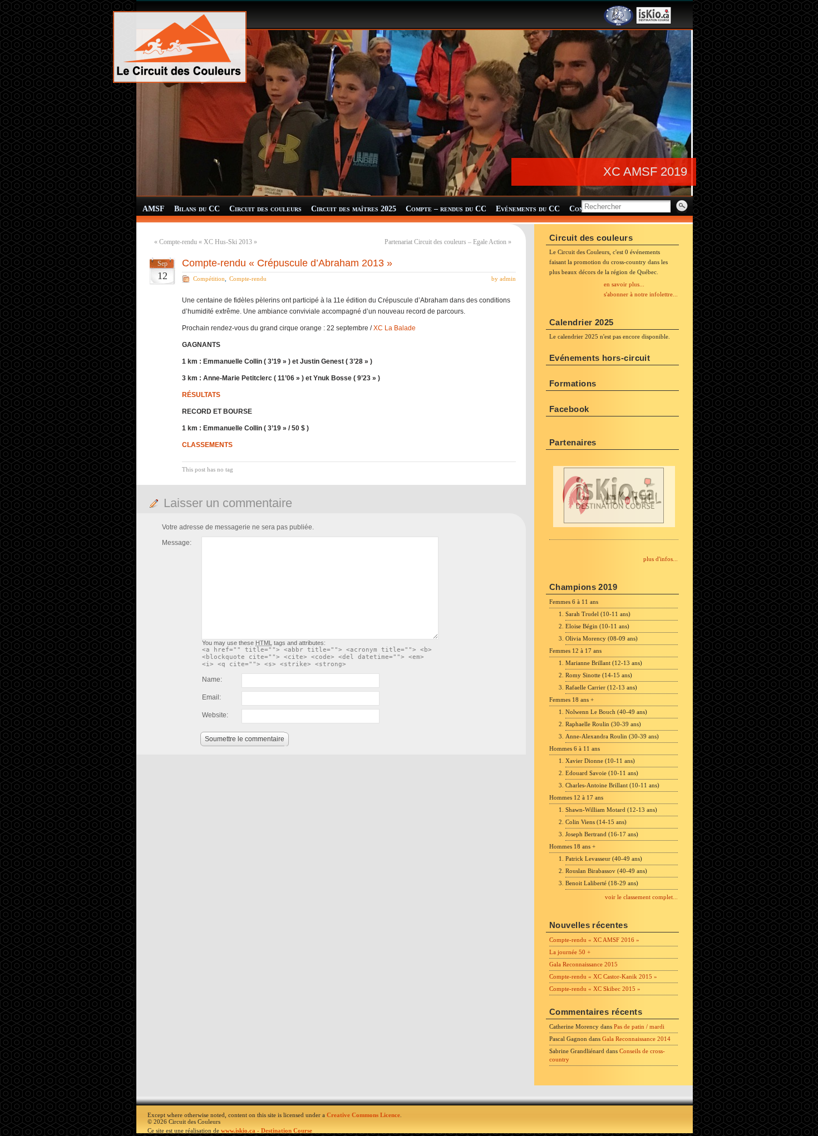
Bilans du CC (197, 209)
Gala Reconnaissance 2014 (636, 1038)
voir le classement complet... (641, 897)
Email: (211, 697)
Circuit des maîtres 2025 (353, 209)
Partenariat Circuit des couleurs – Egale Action (445, 242)
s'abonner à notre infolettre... (641, 294)
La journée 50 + (569, 952)
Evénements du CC (528, 209)
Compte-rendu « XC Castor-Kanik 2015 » (603, 976)
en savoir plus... (624, 284)
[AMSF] (618, 23)
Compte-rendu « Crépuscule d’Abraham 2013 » (287, 263)
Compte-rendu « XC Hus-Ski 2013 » (208, 242)
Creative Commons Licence (363, 1115)
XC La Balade (394, 328)
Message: (176, 543)
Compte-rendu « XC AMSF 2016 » (594, 939)
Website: (215, 715)
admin (508, 278)
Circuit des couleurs (265, 209)
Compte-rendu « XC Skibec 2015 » (594, 988)
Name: (212, 679)
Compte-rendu (248, 278)
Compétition (209, 278)
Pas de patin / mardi (639, 1026)
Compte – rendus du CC (446, 209)
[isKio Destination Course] (654, 23)
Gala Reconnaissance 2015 (583, 964)
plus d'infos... (660, 558)
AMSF (153, 209)
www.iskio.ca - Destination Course (266, 1130)
